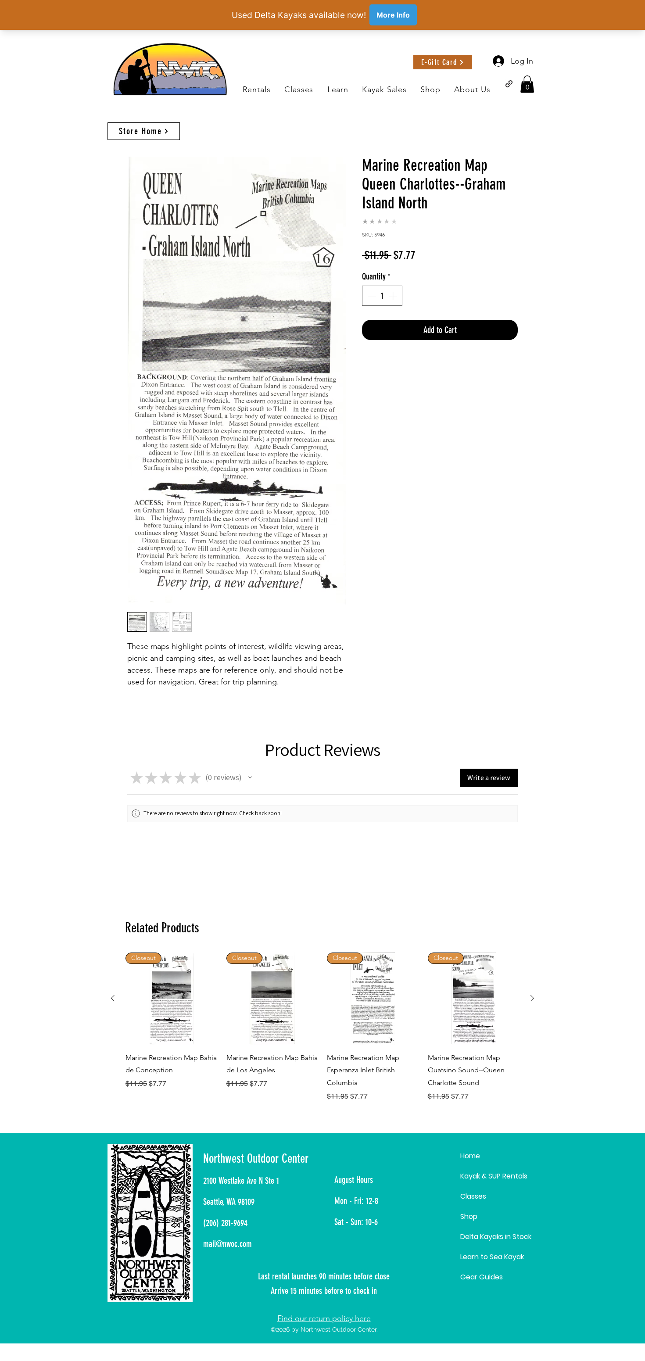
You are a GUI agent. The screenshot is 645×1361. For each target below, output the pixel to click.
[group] (323, 1027)
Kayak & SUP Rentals (493, 1176)
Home (470, 1156)
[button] (337, 89)
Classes (473, 1196)
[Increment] (393, 295)
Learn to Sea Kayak (492, 1257)
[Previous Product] (113, 998)
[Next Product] (532, 998)
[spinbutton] (382, 295)
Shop (468, 1216)
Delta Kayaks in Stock (495, 1237)
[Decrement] (370, 295)
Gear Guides (481, 1277)
